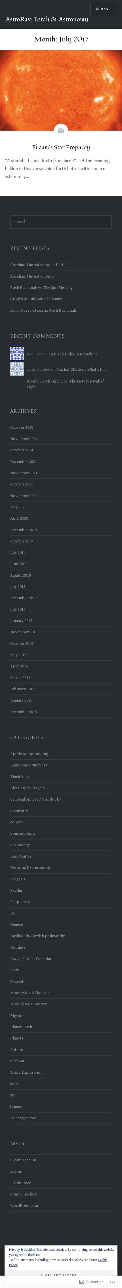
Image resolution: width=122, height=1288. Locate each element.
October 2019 (21, 541)
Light (14, 970)
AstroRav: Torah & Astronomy (47, 19)
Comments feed (23, 1194)
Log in (15, 1171)
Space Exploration (26, 1072)
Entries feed (20, 1183)
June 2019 (18, 563)
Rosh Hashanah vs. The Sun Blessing (41, 287)
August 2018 (20, 575)
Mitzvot (17, 981)
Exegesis (17, 879)
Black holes (20, 776)
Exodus (16, 890)
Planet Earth (21, 1027)
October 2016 (21, 643)
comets (16, 822)
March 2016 (20, 677)
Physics (17, 1015)
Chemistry (19, 810)
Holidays (18, 947)
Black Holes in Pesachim (75, 354)
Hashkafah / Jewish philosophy (37, 935)
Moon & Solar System (28, 1004)
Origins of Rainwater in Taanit (36, 298)
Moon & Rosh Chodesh (30, 992)
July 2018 (18, 586)
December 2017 (23, 597)
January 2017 (21, 620)
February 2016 (22, 689)
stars (14, 1084)
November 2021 (23, 473)
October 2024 (21, 450)
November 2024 (23, 438)
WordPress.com (24, 1205)
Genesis (17, 924)
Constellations (22, 833)
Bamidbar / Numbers (28, 765)
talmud (16, 1106)
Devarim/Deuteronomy (30, 867)
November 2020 (23, 495)
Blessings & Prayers (27, 788)
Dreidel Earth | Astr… (45, 381)
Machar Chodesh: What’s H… (81, 369)
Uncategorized (23, 1118)
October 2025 (21, 427)
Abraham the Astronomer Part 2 (38, 264)
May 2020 (18, 507)
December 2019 (23, 529)
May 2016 (18, 654)
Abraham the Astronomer (32, 276)
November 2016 (23, 632)
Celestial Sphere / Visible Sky (35, 799)
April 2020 (19, 518)
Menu (105, 9)
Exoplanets (20, 901)
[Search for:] (61, 221)
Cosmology (20, 845)
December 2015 (23, 711)
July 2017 (18, 609)
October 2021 (21, 484)
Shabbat (17, 1061)
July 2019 (18, 552)
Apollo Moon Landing (29, 753)
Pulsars (16, 1049)
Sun (13, 1095)
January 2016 (21, 700)
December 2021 (23, 461)
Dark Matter (20, 856)
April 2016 (19, 666)
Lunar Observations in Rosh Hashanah (43, 310)
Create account (23, 1160)
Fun (13, 913)
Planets (16, 1038)
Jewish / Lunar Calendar (31, 958)
